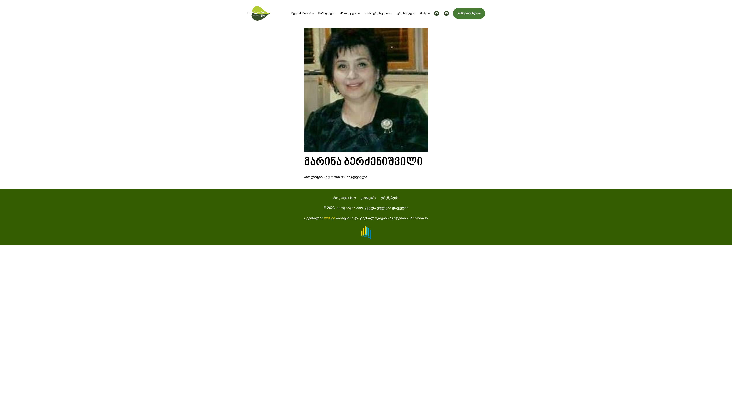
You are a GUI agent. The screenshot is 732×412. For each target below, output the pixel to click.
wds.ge (329, 218)
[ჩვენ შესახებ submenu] (313, 13)
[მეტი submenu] (429, 13)
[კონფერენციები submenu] (391, 13)
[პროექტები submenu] (359, 13)
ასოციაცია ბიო (344, 198)
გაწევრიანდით (469, 13)
